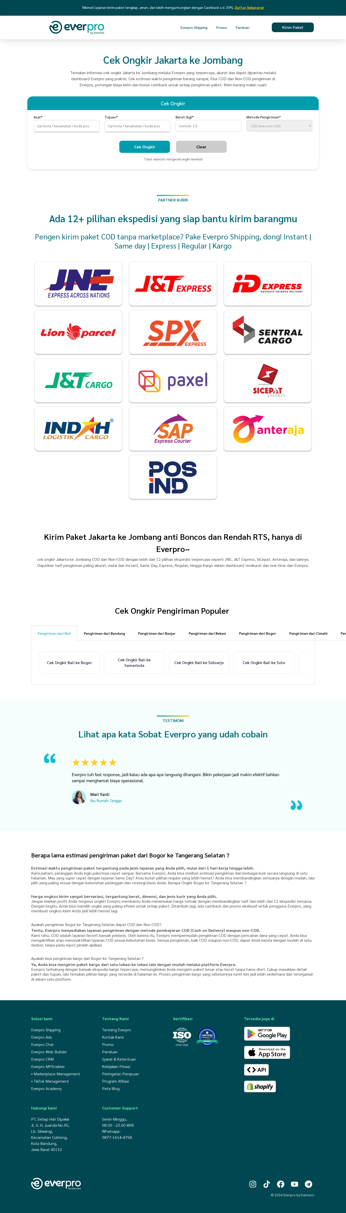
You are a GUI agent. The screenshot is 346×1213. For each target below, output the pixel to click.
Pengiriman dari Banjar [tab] (157, 633)
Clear (201, 146)
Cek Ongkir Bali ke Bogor (69, 662)
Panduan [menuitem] (242, 27)
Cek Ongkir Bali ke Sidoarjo (199, 662)
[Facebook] (280, 1184)
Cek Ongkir (144, 146)
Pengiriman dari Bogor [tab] (257, 633)
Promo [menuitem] (221, 27)
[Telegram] (308, 1184)
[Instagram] (252, 1184)
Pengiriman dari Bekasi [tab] (207, 633)
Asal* (38, 117)
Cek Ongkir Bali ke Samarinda (134, 662)
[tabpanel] (173, 663)
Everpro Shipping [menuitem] (194, 27)
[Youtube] (294, 1184)
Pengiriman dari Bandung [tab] (104, 633)
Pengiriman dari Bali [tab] (54, 633)
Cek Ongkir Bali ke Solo (264, 662)
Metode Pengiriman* (263, 117)
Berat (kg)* (185, 117)
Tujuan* (111, 117)
